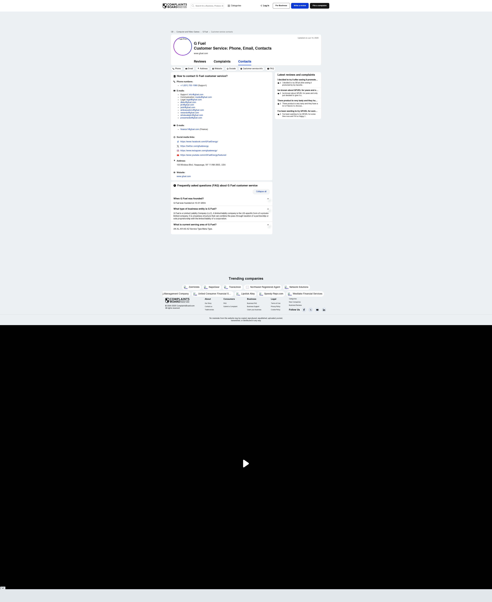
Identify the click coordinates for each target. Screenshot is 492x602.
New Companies (295, 302)
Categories (236, 6)
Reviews (200, 61)
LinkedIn (324, 310)
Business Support (253, 306)
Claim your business (254, 309)
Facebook (304, 310)
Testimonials (209, 309)
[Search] (207, 6)
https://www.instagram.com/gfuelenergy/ (198, 151)
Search (193, 6)
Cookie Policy (275, 309)
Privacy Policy (275, 306)
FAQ (224, 303)
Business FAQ (252, 303)
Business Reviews (295, 305)
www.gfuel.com (184, 176)
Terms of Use (275, 303)
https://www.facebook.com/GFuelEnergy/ (199, 142)
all (261, 192)
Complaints (222, 61)
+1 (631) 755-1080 (188, 86)
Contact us (208, 306)
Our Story (208, 303)
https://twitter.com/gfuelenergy (194, 146)
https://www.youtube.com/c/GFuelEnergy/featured (203, 155)
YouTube (317, 310)
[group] (176, 69)
